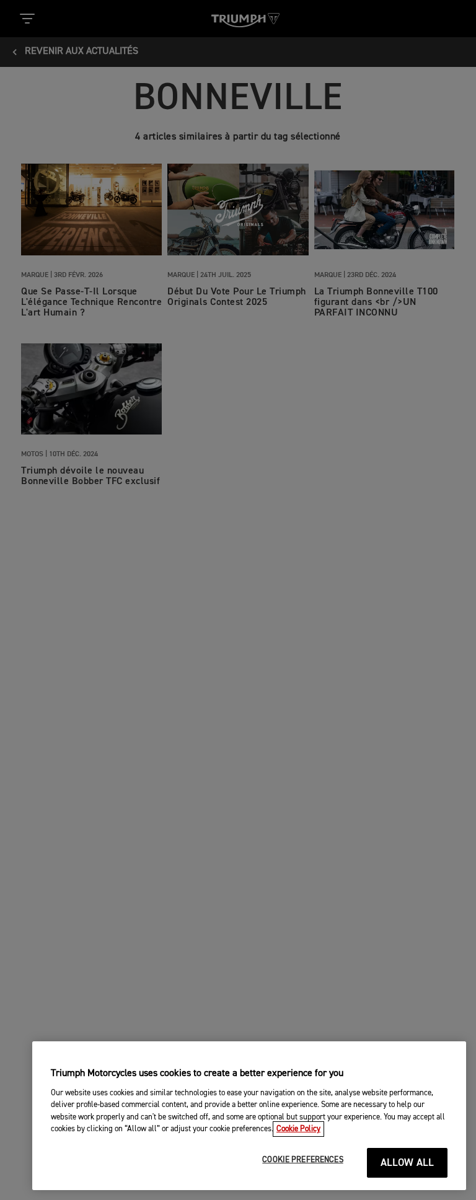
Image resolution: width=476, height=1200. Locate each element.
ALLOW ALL (407, 1163)
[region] (249, 1115)
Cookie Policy (298, 1129)
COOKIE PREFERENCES (302, 1160)
